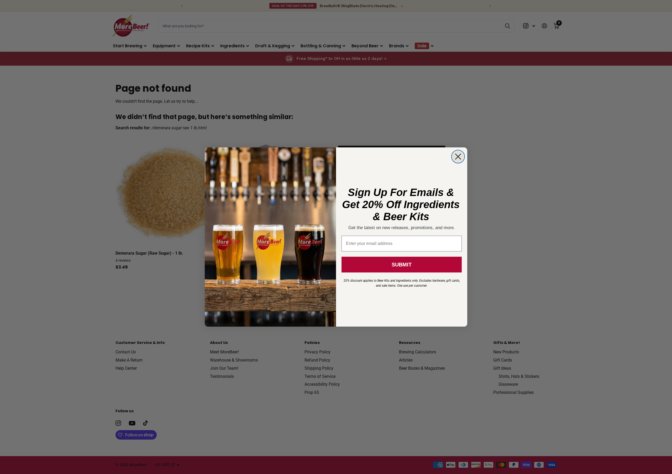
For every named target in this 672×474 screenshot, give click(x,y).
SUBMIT (402, 264)
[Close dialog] (458, 156)
